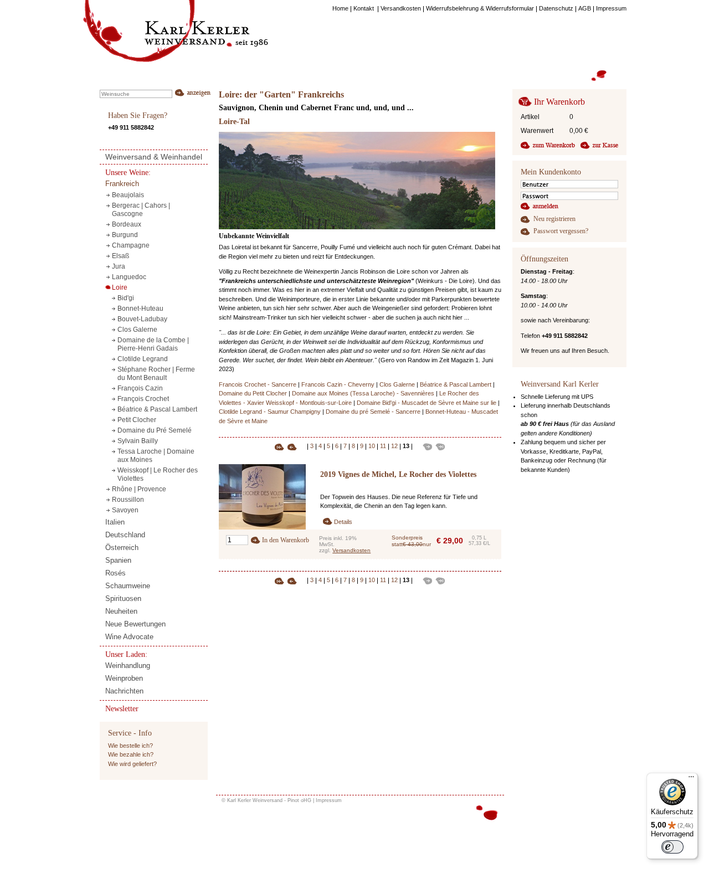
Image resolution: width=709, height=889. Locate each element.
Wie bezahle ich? (130, 754)
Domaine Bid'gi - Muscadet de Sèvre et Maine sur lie (426, 402)
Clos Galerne (397, 384)
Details (343, 521)
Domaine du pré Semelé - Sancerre (373, 411)
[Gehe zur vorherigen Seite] (296, 446)
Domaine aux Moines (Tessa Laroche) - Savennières (363, 393)
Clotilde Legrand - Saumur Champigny (270, 411)
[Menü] (691, 779)
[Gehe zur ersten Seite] (280, 446)
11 (383, 446)
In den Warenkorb (285, 540)
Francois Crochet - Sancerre (257, 384)
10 (371, 446)
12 (394, 446)
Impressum (329, 800)
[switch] (672, 847)
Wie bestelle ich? (130, 745)
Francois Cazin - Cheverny (337, 384)
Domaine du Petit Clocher (253, 393)
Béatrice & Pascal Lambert (455, 384)
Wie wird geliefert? (132, 763)
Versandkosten (351, 550)
